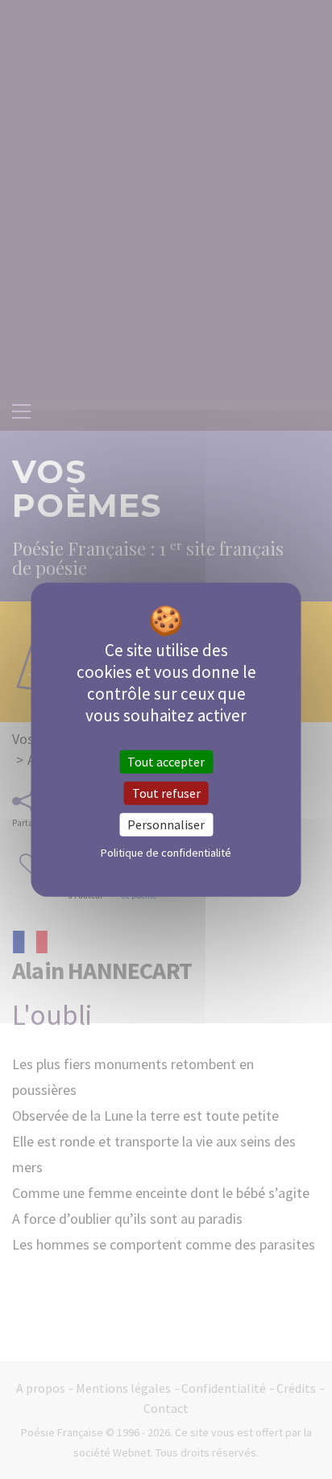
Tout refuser (166, 792)
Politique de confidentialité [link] (166, 852)
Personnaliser (166, 824)
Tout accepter (166, 761)
